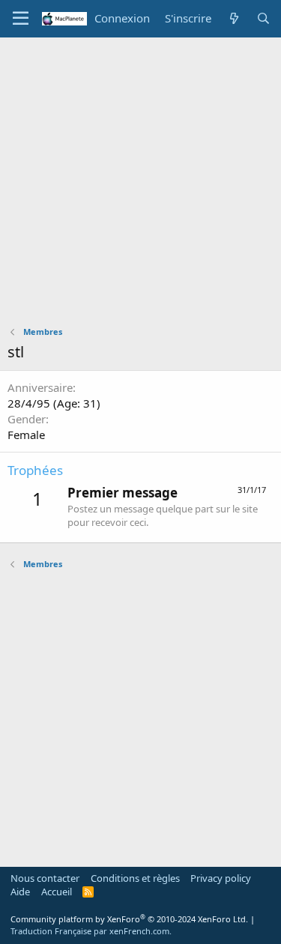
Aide (20, 891)
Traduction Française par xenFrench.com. (91, 931)
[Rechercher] (263, 18)
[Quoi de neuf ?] (233, 18)
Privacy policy (220, 878)
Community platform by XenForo (129, 919)
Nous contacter (44, 878)
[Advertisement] (140, 185)
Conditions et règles (135, 878)
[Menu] (20, 18)
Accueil (56, 891)
